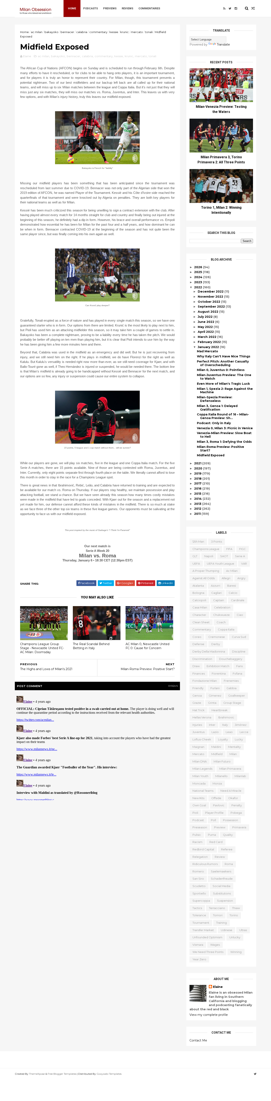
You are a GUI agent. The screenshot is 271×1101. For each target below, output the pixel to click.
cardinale (237, 600)
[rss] (224, 8)
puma (212, 834)
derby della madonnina (208, 651)
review (220, 856)
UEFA (196, 563)
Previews (109, 8)
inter (212, 724)
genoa (197, 695)
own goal (199, 805)
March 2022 (207, 337)
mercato (137, 32)
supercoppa (201, 900)
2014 (198, 499)
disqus (173, 685)
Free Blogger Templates (62, 1073)
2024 (198, 277)
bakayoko (51, 32)
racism (197, 842)
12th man (198, 541)
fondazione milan (204, 680)
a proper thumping (205, 570)
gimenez (215, 695)
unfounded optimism (207, 937)
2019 (198, 473)
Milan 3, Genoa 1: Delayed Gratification (217, 407)
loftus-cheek (201, 739)
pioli (195, 812)
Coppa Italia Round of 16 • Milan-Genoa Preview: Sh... (223, 416)
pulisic (196, 834)
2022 (198, 287)
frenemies (231, 680)
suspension (225, 900)
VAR (244, 563)
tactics (197, 908)
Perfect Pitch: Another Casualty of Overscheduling (223, 363)
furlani (215, 688)
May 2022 (206, 327)
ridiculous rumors (205, 864)
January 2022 (209, 347)
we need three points (207, 952)
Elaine (218, 987)
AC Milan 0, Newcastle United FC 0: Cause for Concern (147, 646)
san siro (198, 878)
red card (216, 842)
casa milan (199, 607)
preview (219, 827)
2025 (198, 272)
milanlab (240, 776)
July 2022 (205, 317)
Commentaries (149, 8)
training (221, 922)
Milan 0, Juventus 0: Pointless (221, 370)
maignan (198, 746)
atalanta (198, 585)
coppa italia (226, 629)
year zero (199, 959)
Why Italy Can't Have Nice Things (223, 356)
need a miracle (230, 790)
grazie (196, 702)
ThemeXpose (37, 1073)
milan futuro (222, 761)
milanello (221, 776)
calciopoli (199, 600)
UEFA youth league (220, 563)
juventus (198, 732)
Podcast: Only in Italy (214, 423)
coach (221, 622)
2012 (198, 509)
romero (198, 871)
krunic (124, 32)
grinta (212, 702)
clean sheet (201, 622)
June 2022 (206, 322)
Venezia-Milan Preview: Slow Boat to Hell (224, 435)
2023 (198, 282)
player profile (214, 812)
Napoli (208, 556)
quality (228, 834)
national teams (202, 790)
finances (198, 673)
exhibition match (218, 666)
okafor (233, 798)
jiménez (240, 724)
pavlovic (218, 805)
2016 (198, 488)
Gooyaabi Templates (109, 1073)
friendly (197, 688)
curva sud (239, 637)
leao (229, 732)
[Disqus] (97, 747)
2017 (198, 483)
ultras (243, 930)
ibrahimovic (226, 717)
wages (215, 944)
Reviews (127, 8)
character (199, 614)
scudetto (199, 886)
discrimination (202, 659)
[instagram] (236, 8)
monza (217, 783)
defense (198, 644)
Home (72, 8)
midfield (217, 754)
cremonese (216, 637)
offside (216, 798)
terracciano (217, 908)
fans (239, 666)
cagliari (216, 592)
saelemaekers (221, 871)
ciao (240, 614)
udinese (226, 930)
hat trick (198, 710)
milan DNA (199, 761)
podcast (198, 820)
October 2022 (209, 302)
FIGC (242, 549)
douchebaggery (230, 659)
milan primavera (230, 768)
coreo (196, 637)
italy (225, 724)
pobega (236, 812)
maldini (216, 746)
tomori (218, 915)
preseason (199, 827)
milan (233, 754)
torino (234, 915)
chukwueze (221, 614)
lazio (215, 732)
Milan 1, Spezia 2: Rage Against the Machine (225, 390)
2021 (198, 463)
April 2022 (206, 332)
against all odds (203, 578)
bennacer (67, 32)
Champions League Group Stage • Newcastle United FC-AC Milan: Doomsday (42, 648)
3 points (216, 541)
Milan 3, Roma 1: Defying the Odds (224, 442)
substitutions (222, 893)
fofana (237, 673)
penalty (236, 805)
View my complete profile (208, 1015)
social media (221, 886)
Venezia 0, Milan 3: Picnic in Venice (225, 428)
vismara (197, 944)
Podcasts (90, 8)
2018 (198, 478)
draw (196, 666)
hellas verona (201, 717)
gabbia (231, 688)
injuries (197, 724)
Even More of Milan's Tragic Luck (223, 384)
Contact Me (198, 1040)
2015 (198, 494)
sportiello (199, 893)
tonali (149, 32)
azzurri (215, 585)
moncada (199, 783)
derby (215, 644)
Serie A (240, 556)
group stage (232, 702)
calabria (81, 32)
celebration (222, 607)
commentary (98, 32)
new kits (198, 798)
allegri (226, 578)
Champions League (205, 549)
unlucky (234, 937)
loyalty (223, 739)
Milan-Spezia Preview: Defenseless (214, 399)
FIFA (229, 549)
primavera (239, 827)
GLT (194, 556)
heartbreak (220, 710)
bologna (198, 592)
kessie (113, 32)
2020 (198, 468)
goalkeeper (236, 695)
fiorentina (219, 673)
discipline (238, 651)
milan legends (202, 768)
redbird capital (203, 849)
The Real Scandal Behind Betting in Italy (91, 646)
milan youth (200, 776)
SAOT (224, 556)
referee (226, 849)
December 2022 (211, 291)
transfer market (203, 930)
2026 (198, 267)
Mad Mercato (207, 351)
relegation (200, 856)
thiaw (236, 908)
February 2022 (210, 342)
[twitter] (230, 8)
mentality (234, 746)
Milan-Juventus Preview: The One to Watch (224, 376)
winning (236, 952)
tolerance (199, 915)
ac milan (36, 32)
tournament (200, 922)
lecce (244, 732)
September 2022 (212, 306)
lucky (239, 739)
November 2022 (211, 297)
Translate (223, 44)
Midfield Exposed (210, 455)
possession (230, 820)
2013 (198, 504)
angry (241, 578)
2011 (198, 514)
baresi (231, 585)
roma (229, 864)
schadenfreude (222, 878)
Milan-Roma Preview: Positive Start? (220, 448)
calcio (233, 592)
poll (213, 820)
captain (218, 600)
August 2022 (208, 312)
